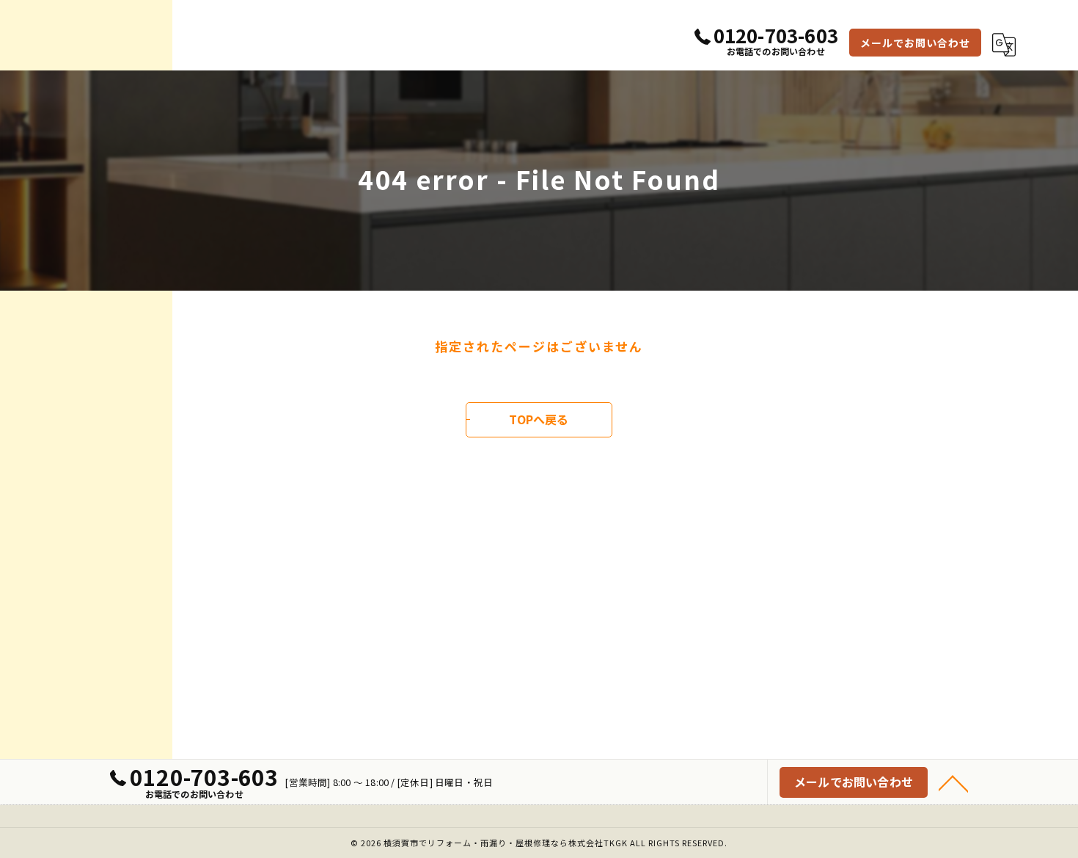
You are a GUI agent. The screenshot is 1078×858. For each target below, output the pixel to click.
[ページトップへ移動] (953, 782)
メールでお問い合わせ (915, 42)
